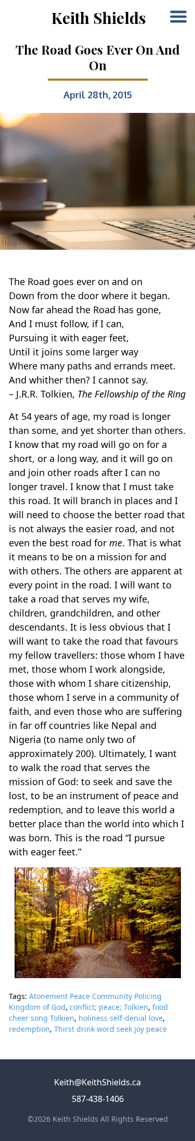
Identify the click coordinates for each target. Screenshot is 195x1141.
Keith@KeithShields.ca (97, 1082)
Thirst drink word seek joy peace (110, 1029)
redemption (29, 1029)
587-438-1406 (98, 1099)
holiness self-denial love (121, 1018)
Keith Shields (98, 17)
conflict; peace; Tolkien (109, 1007)
